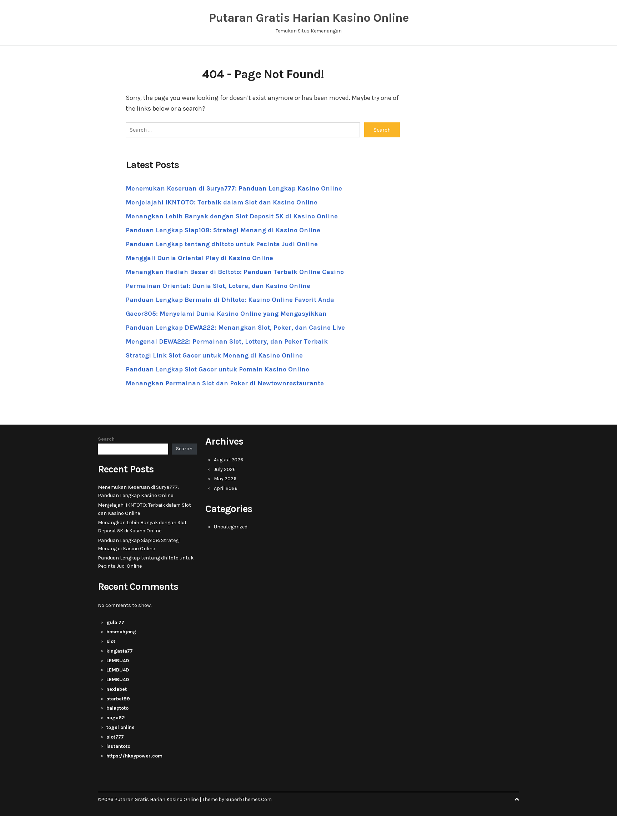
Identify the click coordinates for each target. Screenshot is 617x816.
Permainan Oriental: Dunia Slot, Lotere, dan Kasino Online (218, 286)
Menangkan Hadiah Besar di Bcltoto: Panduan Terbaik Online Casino (235, 272)
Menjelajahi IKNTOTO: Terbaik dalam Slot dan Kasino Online (221, 202)
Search (106, 439)
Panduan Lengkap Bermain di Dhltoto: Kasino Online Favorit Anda (230, 300)
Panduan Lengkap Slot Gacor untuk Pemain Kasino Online (217, 369)
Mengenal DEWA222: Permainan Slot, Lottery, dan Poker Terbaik (227, 341)
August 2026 (228, 460)
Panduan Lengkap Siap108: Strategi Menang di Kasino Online (223, 230)
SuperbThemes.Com (248, 799)
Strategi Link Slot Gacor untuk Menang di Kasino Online (214, 355)
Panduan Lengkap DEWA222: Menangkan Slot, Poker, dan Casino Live (235, 327)
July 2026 (225, 469)
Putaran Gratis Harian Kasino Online (308, 18)
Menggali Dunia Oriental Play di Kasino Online (199, 258)
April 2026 (225, 488)
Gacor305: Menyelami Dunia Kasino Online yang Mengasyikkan (226, 314)
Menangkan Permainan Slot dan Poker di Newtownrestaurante (225, 383)
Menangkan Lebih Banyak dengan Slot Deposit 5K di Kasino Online (232, 216)
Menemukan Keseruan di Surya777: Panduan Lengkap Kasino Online (234, 188)
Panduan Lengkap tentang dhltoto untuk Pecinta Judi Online (222, 244)
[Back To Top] (516, 799)
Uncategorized (230, 527)
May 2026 (225, 479)
